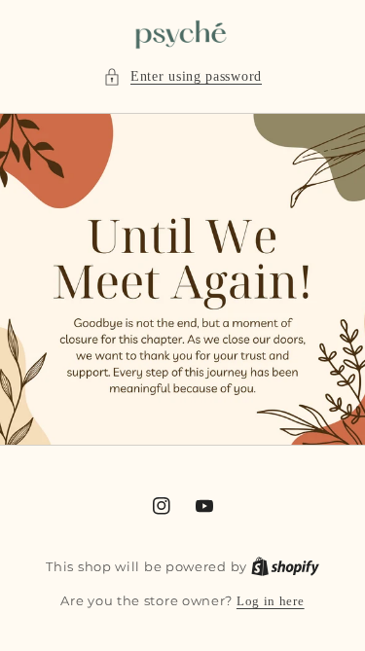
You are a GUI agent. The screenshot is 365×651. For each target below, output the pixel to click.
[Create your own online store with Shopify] (285, 566)
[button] (182, 76)
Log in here (271, 601)
